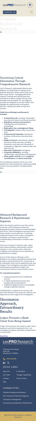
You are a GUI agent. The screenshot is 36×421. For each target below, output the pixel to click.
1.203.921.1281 (11, 359)
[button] (31, 11)
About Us (6, 371)
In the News (20, 371)
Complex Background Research (14, 392)
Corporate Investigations (12, 399)
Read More (4, 336)
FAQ (4, 382)
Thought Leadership (23, 375)
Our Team (6, 375)
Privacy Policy (21, 378)
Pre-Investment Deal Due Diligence (16, 396)
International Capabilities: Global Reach (17, 403)
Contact (6, 378)
